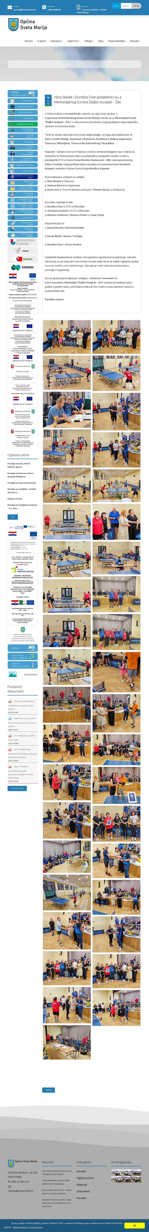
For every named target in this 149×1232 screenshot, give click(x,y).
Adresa (84, 7)
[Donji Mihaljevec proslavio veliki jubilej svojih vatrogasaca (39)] (116, 1178)
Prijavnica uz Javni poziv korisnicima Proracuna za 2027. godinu (22, 724)
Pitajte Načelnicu (116, 41)
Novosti (29, 41)
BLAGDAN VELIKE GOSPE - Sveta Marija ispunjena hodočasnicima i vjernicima (56, 1203)
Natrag (49, 1090)
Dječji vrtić (73, 41)
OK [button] (134, 1225)
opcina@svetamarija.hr (24, 9)
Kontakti (134, 41)
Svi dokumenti (17, 788)
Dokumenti (83, 1191)
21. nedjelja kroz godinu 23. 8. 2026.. (21, 739)
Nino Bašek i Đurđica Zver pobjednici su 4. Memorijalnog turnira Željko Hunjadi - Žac (88, 99)
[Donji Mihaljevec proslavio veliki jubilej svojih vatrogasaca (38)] (126, 1178)
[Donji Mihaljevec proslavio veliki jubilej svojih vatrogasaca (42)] (116, 1172)
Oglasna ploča (85, 1177)
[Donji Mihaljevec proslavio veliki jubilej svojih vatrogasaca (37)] (136, 1178)
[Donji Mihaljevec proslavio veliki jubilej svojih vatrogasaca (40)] (136, 1172)
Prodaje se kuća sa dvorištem (22, 483)
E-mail (16, 7)
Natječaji (82, 1184)
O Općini (41, 41)
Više (13, 517)
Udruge (88, 41)
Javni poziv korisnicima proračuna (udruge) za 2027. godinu (21, 706)
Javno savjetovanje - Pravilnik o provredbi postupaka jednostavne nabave (22, 755)
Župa (100, 41)
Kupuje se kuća (15, 499)
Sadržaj (136, 6)
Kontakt (81, 1198)
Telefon (51, 7)
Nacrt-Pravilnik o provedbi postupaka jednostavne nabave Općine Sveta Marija (20, 773)
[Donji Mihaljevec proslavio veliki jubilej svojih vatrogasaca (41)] (126, 1172)
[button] (27, 1227)
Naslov (116, 6)
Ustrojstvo (56, 41)
